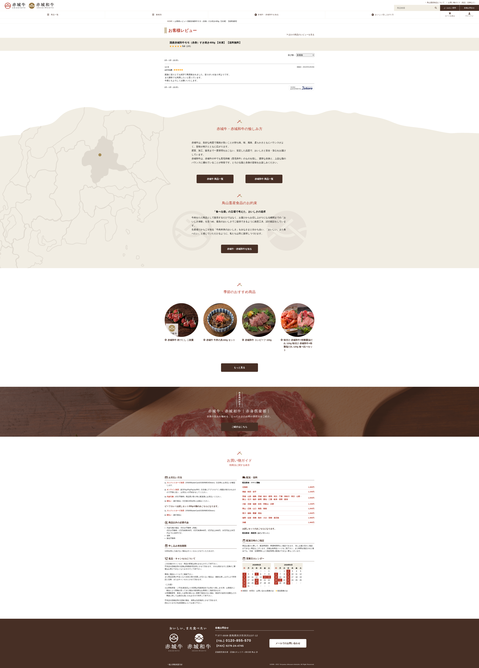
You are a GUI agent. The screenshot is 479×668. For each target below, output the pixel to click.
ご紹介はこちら (239, 427)
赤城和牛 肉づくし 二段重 (181, 340)
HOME (169, 21)
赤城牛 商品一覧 (215, 179)
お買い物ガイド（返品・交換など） (462, 2)
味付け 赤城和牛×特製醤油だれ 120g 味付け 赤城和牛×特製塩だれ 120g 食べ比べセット (298, 345)
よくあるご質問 (450, 8)
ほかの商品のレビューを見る (301, 35)
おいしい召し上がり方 (384, 15)
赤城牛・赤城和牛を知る (268, 15)
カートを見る (450, 16)
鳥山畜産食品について (435, 2)
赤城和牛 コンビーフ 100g (258, 340)
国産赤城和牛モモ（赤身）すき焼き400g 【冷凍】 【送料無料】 (206, 42)
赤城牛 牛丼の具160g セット (220, 340)
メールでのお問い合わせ (288, 643)
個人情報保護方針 (176, 665)
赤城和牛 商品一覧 (264, 179)
